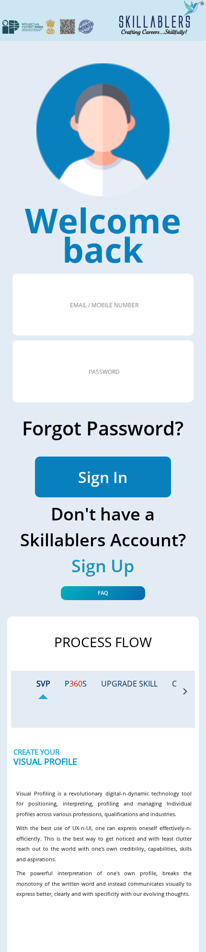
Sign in (102, 477)
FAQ (103, 592)
